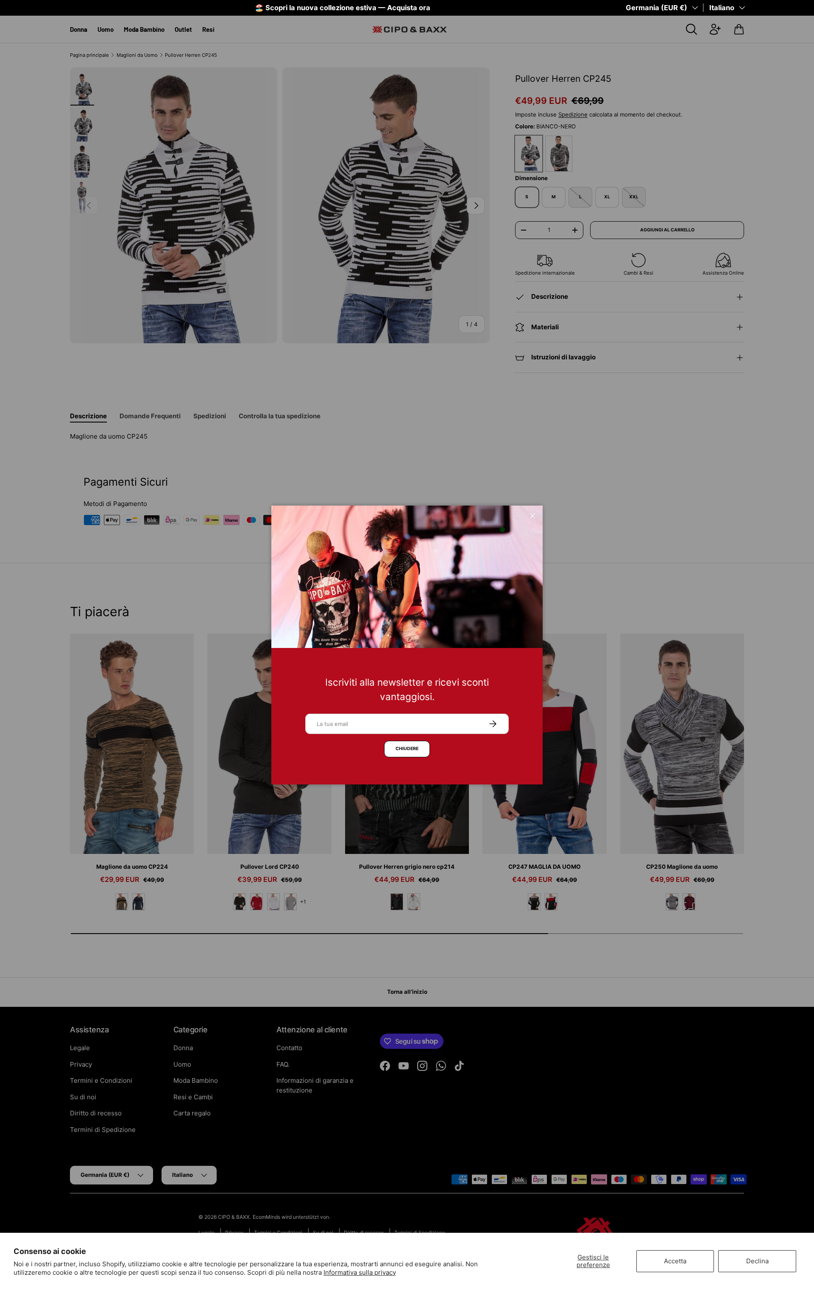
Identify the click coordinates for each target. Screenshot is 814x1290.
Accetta (675, 1261)
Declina (757, 1261)
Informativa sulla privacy (359, 1272)
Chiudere (407, 748)
